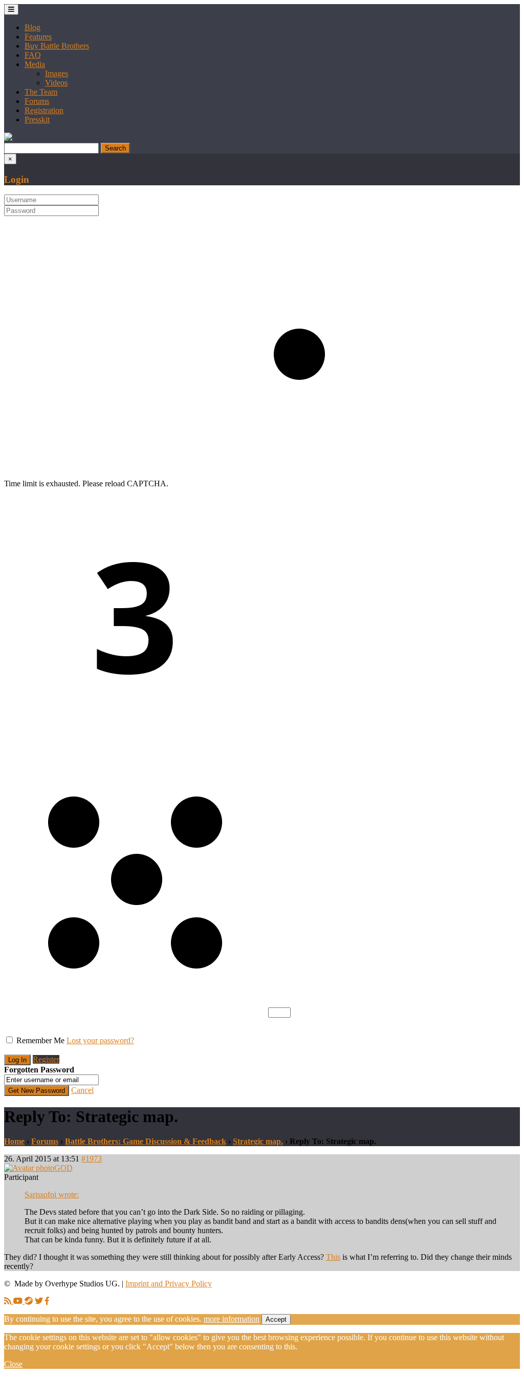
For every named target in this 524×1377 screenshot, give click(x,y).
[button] (8, 138)
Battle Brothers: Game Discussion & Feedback (145, 1141)
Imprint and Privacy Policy (168, 1283)
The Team (41, 92)
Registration (44, 110)
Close (13, 1364)
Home (14, 1141)
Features (38, 36)
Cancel (82, 1090)
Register (46, 1059)
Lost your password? (100, 1040)
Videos (56, 82)
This (333, 1257)
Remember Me (40, 1040)
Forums (37, 101)
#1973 (91, 1158)
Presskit (37, 119)
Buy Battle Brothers (57, 45)
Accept (276, 1319)
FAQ (33, 55)
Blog (32, 27)
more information (231, 1319)
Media (35, 64)
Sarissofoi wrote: (52, 1194)
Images (56, 73)
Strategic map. (258, 1141)
